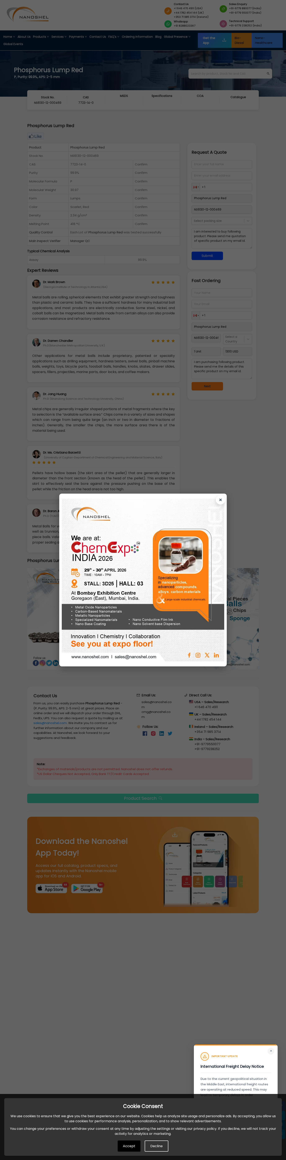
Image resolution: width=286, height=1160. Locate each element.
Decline (156, 1146)
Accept (129, 1146)
